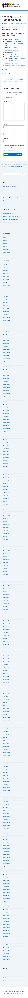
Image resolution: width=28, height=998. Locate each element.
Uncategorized (6, 252)
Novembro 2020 (6, 454)
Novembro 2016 (6, 588)
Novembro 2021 (6, 422)
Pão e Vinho (14, 61)
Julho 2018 (5, 530)
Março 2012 (6, 743)
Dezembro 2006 (6, 924)
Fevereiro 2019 (6, 510)
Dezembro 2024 (6, 317)
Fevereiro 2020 (6, 477)
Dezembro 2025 (6, 285)
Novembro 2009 (6, 825)
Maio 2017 (5, 571)
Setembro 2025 (6, 294)
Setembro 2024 (6, 326)
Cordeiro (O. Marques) (18, 58)
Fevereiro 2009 (6, 848)
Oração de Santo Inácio (16, 54)
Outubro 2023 (6, 355)
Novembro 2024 (6, 320)
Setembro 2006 (6, 933)
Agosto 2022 (6, 396)
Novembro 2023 (6, 352)
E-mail (5, 131)
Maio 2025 (5, 302)
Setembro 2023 (6, 358)
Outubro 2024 (6, 323)
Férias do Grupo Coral (8, 213)
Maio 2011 (5, 772)
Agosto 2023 (6, 361)
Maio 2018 (5, 536)
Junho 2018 (6, 533)
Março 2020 (6, 474)
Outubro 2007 (6, 895)
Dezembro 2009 (6, 822)
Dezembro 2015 (6, 620)
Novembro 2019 (6, 486)
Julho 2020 (5, 463)
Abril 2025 (5, 305)
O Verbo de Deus (7, 74)
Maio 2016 (5, 606)
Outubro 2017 (6, 556)
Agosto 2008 (6, 866)
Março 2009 (6, 845)
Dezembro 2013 (6, 685)
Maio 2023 (5, 369)
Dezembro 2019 (6, 483)
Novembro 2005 (6, 959)
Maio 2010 (5, 807)
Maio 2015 (5, 638)
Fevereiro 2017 (6, 580)
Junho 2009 (6, 836)
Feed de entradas (7, 975)
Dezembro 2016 (6, 585)
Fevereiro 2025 (6, 311)
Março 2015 (6, 644)
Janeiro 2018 (6, 547)
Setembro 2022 (6, 393)
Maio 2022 (5, 404)
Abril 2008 (5, 877)
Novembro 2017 (6, 553)
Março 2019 (6, 507)
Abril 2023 (5, 372)
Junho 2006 (6, 939)
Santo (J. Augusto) (13, 56)
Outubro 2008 (6, 860)
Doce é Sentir (14, 52)
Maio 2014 (5, 670)
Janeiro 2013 (6, 714)
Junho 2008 (6, 871)
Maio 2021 (5, 439)
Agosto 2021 (6, 431)
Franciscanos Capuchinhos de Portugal (12, 195)
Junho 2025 (6, 299)
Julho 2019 (5, 495)
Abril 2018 (5, 539)
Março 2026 (6, 276)
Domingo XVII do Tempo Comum (10, 216)
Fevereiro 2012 (6, 746)
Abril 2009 (5, 842)
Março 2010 (6, 813)
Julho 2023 (5, 364)
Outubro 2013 (6, 691)
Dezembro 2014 (6, 653)
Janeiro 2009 (6, 851)
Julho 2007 (5, 904)
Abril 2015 (5, 641)
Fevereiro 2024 (6, 343)
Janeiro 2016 (6, 618)
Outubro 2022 (6, 390)
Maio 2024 (5, 334)
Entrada (5, 243)
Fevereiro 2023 (6, 378)
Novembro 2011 (6, 755)
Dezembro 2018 (6, 515)
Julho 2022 (5, 399)
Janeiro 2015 (6, 650)
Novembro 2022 (6, 387)
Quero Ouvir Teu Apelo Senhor (16, 65)
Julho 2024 (5, 329)
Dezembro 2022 (6, 384)
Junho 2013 (6, 699)
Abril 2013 (5, 705)
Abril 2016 (5, 609)
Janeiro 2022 (6, 416)
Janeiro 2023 (6, 381)
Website (6, 138)
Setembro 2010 (6, 796)
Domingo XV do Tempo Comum (10, 219)
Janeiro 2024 (6, 346)
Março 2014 (6, 676)
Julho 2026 (5, 264)
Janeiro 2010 (6, 819)
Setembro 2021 (6, 428)
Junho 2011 (5, 769)
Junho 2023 (6, 366)
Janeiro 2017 (6, 583)
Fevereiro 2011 (6, 781)
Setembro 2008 (6, 863)
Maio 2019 (5, 501)
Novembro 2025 (6, 288)
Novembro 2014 (6, 656)
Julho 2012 (5, 731)
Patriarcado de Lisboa (8, 200)
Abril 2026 (5, 273)
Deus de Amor (14, 63)
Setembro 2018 (6, 524)
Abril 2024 (5, 337)
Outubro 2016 (6, 591)
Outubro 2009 (6, 828)
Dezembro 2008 (6, 854)
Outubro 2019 (6, 489)
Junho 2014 (6, 667)
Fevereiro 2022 (6, 413)
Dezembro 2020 (6, 451)
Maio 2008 (5, 874)
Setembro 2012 (6, 726)
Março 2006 (6, 947)
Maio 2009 (5, 839)
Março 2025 (6, 308)
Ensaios (5, 240)
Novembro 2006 (6, 927)
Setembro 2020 (6, 460)
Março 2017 (6, 577)
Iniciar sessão (6, 972)
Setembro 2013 (6, 693)
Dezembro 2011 (6, 752)
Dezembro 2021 (6, 419)
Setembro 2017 (6, 559)
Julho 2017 (5, 565)
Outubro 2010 (6, 793)
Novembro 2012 (6, 720)
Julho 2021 (5, 434)
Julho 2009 (5, 834)
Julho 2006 (5, 936)
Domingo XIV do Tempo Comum (10, 222)
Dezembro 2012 (6, 717)
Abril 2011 (5, 775)
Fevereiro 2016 (6, 615)
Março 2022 (6, 410)
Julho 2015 (5, 632)
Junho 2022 (6, 401)
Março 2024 (6, 340)
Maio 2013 (5, 702)
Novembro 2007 (6, 892)
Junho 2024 (6, 331)
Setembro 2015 (6, 629)
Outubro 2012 (6, 723)
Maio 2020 (5, 469)
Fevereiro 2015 (6, 647)
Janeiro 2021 (6, 448)
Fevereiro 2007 (6, 918)
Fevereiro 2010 (6, 816)
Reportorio (5, 249)
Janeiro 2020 (6, 480)
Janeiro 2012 (6, 749)
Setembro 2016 (6, 594)
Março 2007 (6, 915)
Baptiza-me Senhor (15, 50)
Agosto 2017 (6, 562)
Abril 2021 (5, 442)
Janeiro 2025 (6, 314)
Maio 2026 (5, 270)
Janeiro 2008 (6, 886)
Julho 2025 (5, 296)
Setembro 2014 (6, 661)
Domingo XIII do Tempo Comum (10, 225)
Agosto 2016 (6, 597)
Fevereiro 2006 (6, 950)
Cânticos (5, 237)
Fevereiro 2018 (6, 545)
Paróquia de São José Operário (10, 186)
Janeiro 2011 (6, 784)
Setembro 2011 (6, 761)
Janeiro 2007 (6, 921)
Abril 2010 (5, 810)
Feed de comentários (8, 978)
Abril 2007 (5, 912)
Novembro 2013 (6, 688)
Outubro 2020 (6, 457)
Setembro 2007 (6, 898)
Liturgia (15, 29)
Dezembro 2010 (6, 787)
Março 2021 (6, 445)
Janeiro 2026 (6, 282)
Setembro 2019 (6, 492)
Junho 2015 (6, 635)
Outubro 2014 (6, 658)
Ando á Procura (13, 39)
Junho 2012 (6, 734)
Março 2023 (6, 375)
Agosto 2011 (6, 763)
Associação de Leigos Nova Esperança (12, 189)
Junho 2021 (6, 437)
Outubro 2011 (6, 758)
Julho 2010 (5, 801)
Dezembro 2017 (6, 550)
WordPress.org (6, 980)
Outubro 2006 (6, 930)
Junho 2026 (6, 267)
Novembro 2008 (6, 857)
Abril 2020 (5, 472)
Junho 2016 (6, 603)
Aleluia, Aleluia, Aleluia (15, 48)
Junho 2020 (6, 466)
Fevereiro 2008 (6, 883)
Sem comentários (10, 25)
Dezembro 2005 (6, 956)
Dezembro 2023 (6, 349)
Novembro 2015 (6, 623)
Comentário (7, 101)
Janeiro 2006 (6, 953)
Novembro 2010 (6, 790)
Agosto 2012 (6, 728)
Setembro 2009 (6, 831)
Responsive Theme (19, 993)
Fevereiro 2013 (6, 711)
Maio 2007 (5, 909)
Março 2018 (6, 542)
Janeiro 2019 (6, 512)
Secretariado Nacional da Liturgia (10, 197)
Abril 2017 (5, 574)
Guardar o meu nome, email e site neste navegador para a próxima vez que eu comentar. (14, 148)
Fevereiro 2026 (6, 279)
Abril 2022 (5, 407)
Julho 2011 (5, 766)
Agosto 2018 (6, 527)
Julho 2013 (5, 696)
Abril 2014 (5, 673)
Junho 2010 (6, 804)
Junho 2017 (6, 568)
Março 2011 (6, 778)
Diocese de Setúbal (7, 192)
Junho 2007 (6, 907)
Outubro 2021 (6, 425)
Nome (5, 124)
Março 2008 (6, 880)
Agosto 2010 (6, 798)
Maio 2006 (5, 942)
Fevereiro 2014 (6, 679)
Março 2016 (6, 612)
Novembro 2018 (6, 518)
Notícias (5, 246)
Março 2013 (6, 708)
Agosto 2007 (6, 901)
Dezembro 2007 (6, 889)
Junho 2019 (6, 498)
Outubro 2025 (6, 291)
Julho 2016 (5, 600)
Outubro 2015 (6, 626)
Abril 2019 (5, 504)
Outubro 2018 (6, 521)
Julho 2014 (5, 664)
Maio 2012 (5, 737)
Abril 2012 (5, 740)
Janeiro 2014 (6, 682)
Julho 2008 (5, 869)
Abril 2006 (5, 944)
